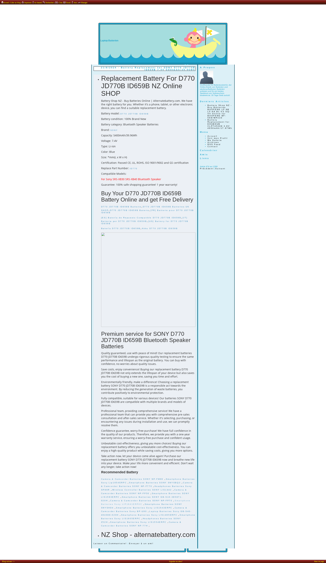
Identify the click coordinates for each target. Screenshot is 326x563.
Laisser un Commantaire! (110, 543)
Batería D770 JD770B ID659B (121, 228)
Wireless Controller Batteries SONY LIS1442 (142, 490)
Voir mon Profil (218, 138)
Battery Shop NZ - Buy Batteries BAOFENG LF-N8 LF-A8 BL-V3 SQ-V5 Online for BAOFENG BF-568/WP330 (220, 111)
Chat (60, 3)
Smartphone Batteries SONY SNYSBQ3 (155, 483)
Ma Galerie (215, 140)
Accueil (6, 3)
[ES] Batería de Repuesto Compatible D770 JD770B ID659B (141, 218)
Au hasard (38, 3)
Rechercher (49, 3)
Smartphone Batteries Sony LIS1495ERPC (149, 515)
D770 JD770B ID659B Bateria (129, 210)
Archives (213, 142)
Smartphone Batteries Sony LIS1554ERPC (138, 522)
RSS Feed (214, 144)
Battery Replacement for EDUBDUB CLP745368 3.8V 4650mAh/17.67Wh (220, 124)
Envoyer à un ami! (141, 543)
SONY (114, 130)
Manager (83, 3)
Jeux (75, 3)
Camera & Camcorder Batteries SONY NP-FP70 (141, 501)
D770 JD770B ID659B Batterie (121, 207)
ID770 (134, 169)
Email (68, 3)
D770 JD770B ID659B (134, 114)
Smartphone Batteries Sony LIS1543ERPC (144, 508)
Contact (213, 146)
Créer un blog (15, 3)
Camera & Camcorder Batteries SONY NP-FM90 (133, 479)
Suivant (220, 169)
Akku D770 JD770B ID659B (160, 228)
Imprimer (27, 3)
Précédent (207, 169)
